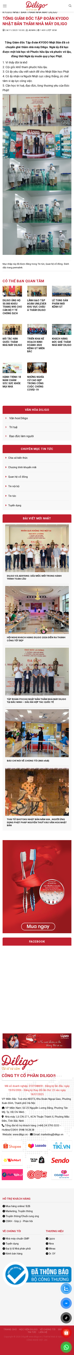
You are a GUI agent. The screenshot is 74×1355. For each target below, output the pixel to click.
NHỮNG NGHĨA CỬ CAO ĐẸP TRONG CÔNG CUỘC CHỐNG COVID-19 (35, 383)
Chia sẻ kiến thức (18, 457)
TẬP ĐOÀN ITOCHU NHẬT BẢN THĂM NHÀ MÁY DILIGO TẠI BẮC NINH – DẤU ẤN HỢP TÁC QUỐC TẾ (36, 700)
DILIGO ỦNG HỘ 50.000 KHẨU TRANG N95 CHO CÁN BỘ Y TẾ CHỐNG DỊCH (12, 307)
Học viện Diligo (28, 1329)
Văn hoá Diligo (18, 418)
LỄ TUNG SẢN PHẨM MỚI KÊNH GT (60, 303)
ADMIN (32, 30)
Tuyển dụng (14, 505)
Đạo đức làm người (21, 436)
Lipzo (52, 1238)
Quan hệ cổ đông (54, 264)
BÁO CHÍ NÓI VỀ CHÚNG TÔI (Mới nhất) (28, 760)
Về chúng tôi (48, 1329)
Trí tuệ (13, 427)
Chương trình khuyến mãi (22, 467)
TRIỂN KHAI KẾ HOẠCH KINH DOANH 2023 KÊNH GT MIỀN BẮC (36, 345)
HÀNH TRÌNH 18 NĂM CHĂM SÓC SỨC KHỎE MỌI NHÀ (12, 382)
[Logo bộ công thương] (37, 1274)
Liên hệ (43, 1332)
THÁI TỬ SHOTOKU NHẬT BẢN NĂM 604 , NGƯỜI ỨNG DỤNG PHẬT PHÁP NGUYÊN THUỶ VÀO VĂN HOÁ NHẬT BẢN (37, 822)
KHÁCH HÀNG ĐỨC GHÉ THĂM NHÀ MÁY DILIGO (61, 341)
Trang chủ (10, 1329)
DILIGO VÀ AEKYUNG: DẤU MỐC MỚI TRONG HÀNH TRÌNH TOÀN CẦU (34, 577)
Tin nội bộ (13, 486)
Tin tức (41, 264)
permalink (18, 267)
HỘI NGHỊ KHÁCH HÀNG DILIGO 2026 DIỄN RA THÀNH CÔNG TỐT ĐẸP (36, 639)
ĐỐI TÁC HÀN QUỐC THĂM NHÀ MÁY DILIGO (12, 341)
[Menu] (5, 6)
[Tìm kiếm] (70, 5)
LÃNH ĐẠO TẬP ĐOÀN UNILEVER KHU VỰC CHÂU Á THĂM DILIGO (36, 305)
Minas (52, 1248)
